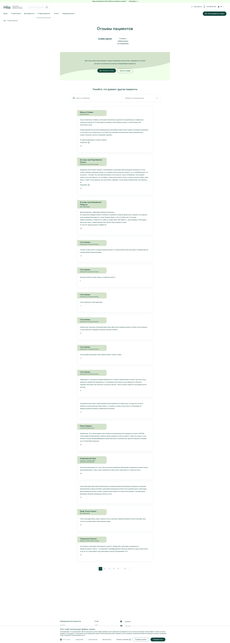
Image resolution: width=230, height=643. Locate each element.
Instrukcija (132, 1)
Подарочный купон (68, 13)
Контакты (62, 625)
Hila (5, 20)
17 (125, 568)
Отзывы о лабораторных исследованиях (123, 41)
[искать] (47, 7)
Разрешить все (158, 639)
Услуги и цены (15, 13)
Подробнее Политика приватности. (74, 635)
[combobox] (141, 98)
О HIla (96, 625)
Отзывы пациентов (44, 13)
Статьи (56, 13)
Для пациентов (29, 13)
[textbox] (141, 98)
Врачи (5, 13)
